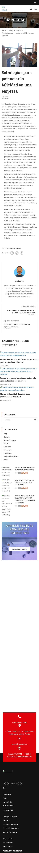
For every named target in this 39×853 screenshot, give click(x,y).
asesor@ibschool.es (19, 744)
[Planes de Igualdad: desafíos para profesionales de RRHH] (19, 389)
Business (7, 437)
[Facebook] (12, 253)
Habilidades (8, 453)
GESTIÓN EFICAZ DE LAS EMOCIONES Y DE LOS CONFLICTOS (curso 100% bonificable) (25, 499)
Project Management (11, 456)
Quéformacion (8, 846)
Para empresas (8, 806)
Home (4, 30)
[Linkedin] (13, 783)
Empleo (6, 443)
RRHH (6, 460)
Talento (18, 248)
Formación (7, 450)
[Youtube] (17, 783)
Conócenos (7, 794)
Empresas (19, 30)
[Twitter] (17, 253)
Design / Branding (10, 440)
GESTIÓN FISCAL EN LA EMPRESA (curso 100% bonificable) (24, 482)
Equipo (5, 798)
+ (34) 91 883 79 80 (19, 723)
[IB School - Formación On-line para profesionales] (5, 8)
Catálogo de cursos (10, 817)
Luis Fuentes (19, 281)
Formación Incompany (11, 828)
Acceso (34, 2)
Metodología (7, 802)
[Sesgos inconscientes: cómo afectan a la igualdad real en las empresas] (19, 371)
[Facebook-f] (4, 783)
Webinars (6, 820)
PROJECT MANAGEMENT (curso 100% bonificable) (25, 468)
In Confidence (8, 843)
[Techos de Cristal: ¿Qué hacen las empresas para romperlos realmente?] (19, 354)
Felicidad (12, 248)
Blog (11, 30)
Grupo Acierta (8, 839)
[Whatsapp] (21, 783)
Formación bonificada (10, 824)
